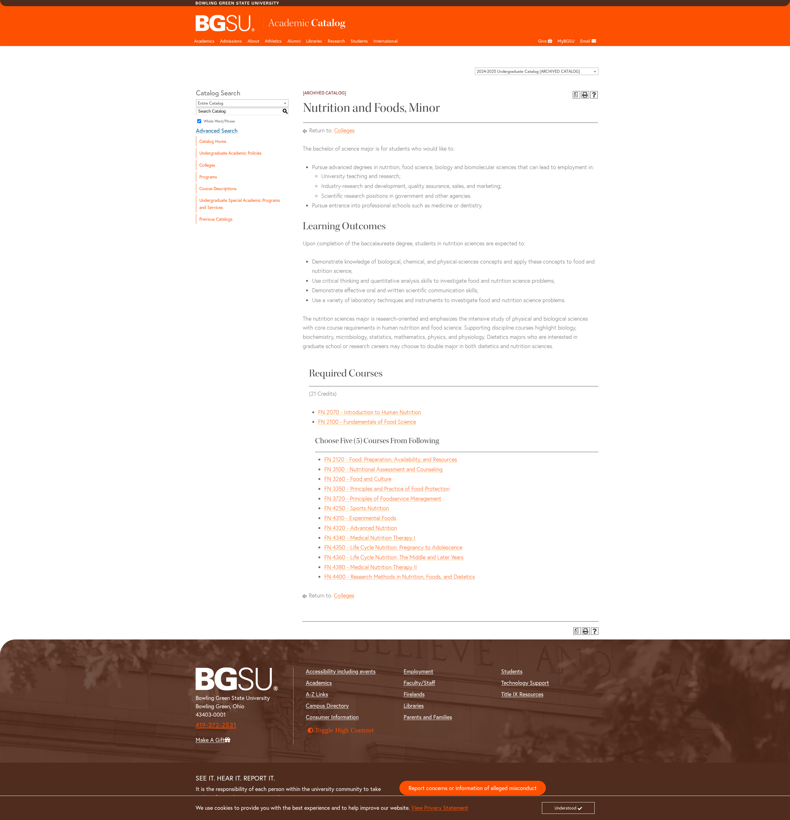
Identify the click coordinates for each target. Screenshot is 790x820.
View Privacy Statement (439, 807)
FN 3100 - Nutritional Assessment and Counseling (383, 469)
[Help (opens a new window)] (594, 95)
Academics (204, 41)
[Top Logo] (225, 23)
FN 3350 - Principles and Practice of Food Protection (387, 488)
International (385, 41)
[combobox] (536, 71)
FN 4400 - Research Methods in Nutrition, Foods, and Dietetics (399, 576)
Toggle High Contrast (344, 730)
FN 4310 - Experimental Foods (360, 518)
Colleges (207, 165)
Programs (208, 177)
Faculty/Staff (419, 682)
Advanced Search (217, 130)
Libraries (314, 41)
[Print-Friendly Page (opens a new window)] (585, 95)
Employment (418, 671)
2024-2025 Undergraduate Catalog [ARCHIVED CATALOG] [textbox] (528, 71)
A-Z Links (317, 694)
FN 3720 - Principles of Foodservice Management (382, 498)
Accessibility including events (341, 671)
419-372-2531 (216, 725)
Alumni (294, 41)
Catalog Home (212, 141)
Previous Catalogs (215, 219)
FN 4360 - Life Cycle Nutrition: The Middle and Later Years (394, 557)
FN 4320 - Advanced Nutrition (360, 527)
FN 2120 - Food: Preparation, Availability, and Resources (390, 459)
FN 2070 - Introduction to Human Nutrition (369, 412)
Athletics (273, 41)
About (253, 41)
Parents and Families (428, 717)
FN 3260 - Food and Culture (357, 478)
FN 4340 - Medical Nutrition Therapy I (369, 537)
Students (359, 41)
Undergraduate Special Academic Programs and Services (239, 203)
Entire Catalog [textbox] (210, 103)
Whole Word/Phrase (219, 121)
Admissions (231, 41)
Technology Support (525, 682)
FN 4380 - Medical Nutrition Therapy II (370, 567)
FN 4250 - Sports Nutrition (356, 508)
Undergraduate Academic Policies (230, 153)
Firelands (414, 694)
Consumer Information (332, 717)
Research (336, 41)
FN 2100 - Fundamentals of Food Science (367, 421)
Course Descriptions (217, 188)
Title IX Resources (522, 694)
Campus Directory (327, 705)
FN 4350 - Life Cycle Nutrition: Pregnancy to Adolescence (393, 547)
